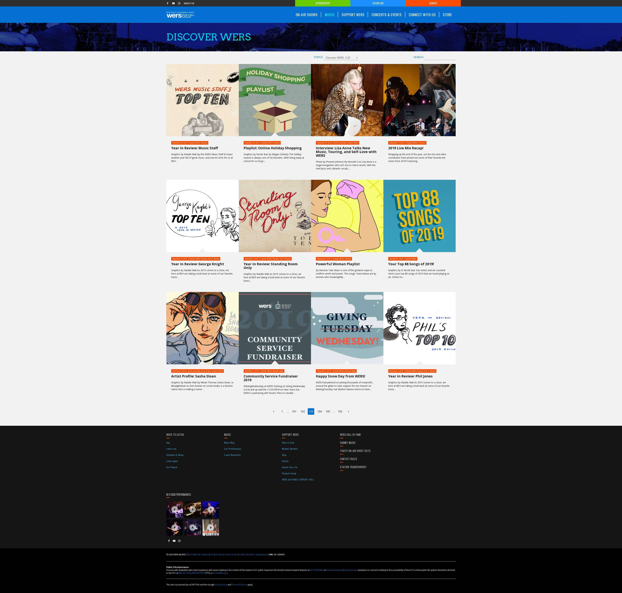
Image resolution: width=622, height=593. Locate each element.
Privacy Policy (217, 554)
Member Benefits (290, 448)
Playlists (204, 143)
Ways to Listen (175, 435)
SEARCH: (419, 57)
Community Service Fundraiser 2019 (271, 378)
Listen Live (378, 3)
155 (340, 411)
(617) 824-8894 (317, 570)
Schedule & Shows (175, 454)
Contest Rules (348, 459)
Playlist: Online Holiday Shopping (273, 148)
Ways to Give (288, 442)
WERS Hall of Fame (350, 435)
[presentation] (174, 509)
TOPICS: (318, 57)
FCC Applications (259, 554)
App (168, 442)
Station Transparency (353, 467)
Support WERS (290, 435)
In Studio (421, 143)
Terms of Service (239, 584)
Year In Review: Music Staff (194, 148)
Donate (433, 3)
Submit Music (348, 443)
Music (227, 435)
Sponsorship (323, 3)
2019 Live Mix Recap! (405, 148)
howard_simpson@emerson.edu (342, 570)
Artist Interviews (340, 143)
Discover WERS (194, 143)
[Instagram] (179, 3)
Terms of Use (231, 554)
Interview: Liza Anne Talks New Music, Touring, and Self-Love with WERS (346, 152)
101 (294, 411)
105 (328, 411)
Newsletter (189, 3)
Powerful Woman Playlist (338, 264)
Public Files (244, 554)
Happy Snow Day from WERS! (340, 376)
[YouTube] (173, 3)
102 (302, 411)
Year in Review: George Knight (197, 264)
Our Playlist (171, 467)
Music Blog (229, 442)
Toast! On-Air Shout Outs (355, 451)
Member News (278, 371)
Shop (284, 454)
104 (319, 411)
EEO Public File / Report (197, 554)
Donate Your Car (290, 467)
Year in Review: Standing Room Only (271, 266)
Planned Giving (289, 473)
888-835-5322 (198, 573)
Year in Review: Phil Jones (410, 376)
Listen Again (172, 461)
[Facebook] (167, 3)
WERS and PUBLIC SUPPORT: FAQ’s (298, 479)
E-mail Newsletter (232, 454)
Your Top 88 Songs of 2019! (411, 264)
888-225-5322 (185, 573)
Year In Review (213, 259)
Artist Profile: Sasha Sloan (193, 376)
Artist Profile (206, 371)
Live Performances (232, 448)
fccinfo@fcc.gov (220, 573)
